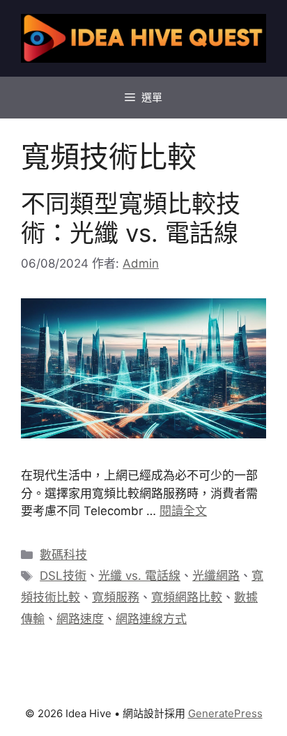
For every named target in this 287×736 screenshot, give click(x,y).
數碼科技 (63, 555)
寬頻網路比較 (186, 597)
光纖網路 (216, 576)
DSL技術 (63, 576)
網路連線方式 (151, 619)
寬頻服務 (115, 597)
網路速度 (80, 619)
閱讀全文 (183, 511)
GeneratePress (225, 713)
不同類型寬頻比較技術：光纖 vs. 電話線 (130, 218)
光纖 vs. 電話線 (139, 576)
